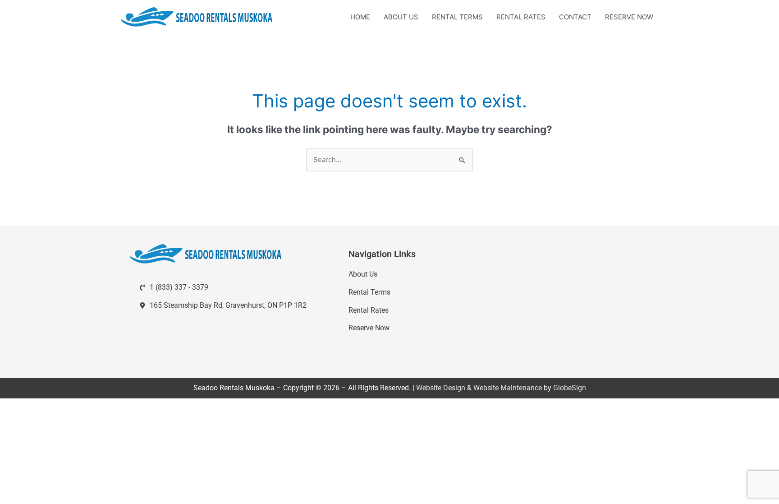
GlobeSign (569, 388)
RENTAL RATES (520, 17)
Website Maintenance (507, 388)
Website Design (440, 388)
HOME (360, 17)
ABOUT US (401, 17)
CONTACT (575, 17)
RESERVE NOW (629, 17)
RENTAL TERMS (457, 17)
